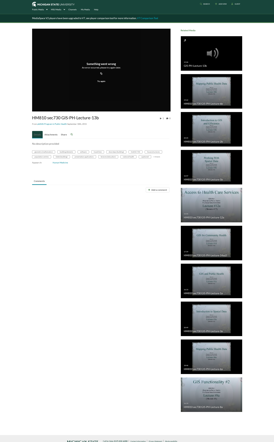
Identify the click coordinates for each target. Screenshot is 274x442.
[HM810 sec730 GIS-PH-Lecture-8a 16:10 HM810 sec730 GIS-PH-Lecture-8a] (211, 394)
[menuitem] (41, 9)
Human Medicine (60, 162)
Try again (101, 81)
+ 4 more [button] (156, 157)
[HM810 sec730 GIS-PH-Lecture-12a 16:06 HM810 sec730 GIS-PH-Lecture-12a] (211, 205)
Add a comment (159, 189)
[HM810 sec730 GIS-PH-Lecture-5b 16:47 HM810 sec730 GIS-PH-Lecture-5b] (211, 167)
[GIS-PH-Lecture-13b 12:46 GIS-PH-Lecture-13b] (211, 53)
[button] (205, 4)
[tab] (37, 134)
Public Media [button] (38, 9)
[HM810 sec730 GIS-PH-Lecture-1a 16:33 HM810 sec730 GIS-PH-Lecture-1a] (211, 281)
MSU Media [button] (56, 9)
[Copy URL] (101, 73)
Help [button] (96, 9)
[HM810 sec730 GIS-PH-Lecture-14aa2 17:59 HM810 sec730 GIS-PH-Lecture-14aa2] (211, 243)
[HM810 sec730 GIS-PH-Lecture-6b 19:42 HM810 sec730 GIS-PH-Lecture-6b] (211, 91)
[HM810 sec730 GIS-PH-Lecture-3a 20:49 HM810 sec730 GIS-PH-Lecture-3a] (211, 319)
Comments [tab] (39, 181)
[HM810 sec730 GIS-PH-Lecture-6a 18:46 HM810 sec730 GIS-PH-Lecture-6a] (211, 356)
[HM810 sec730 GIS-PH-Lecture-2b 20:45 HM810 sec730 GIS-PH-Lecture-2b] (211, 129)
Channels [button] (72, 9)
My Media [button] (85, 9)
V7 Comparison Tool (147, 18)
